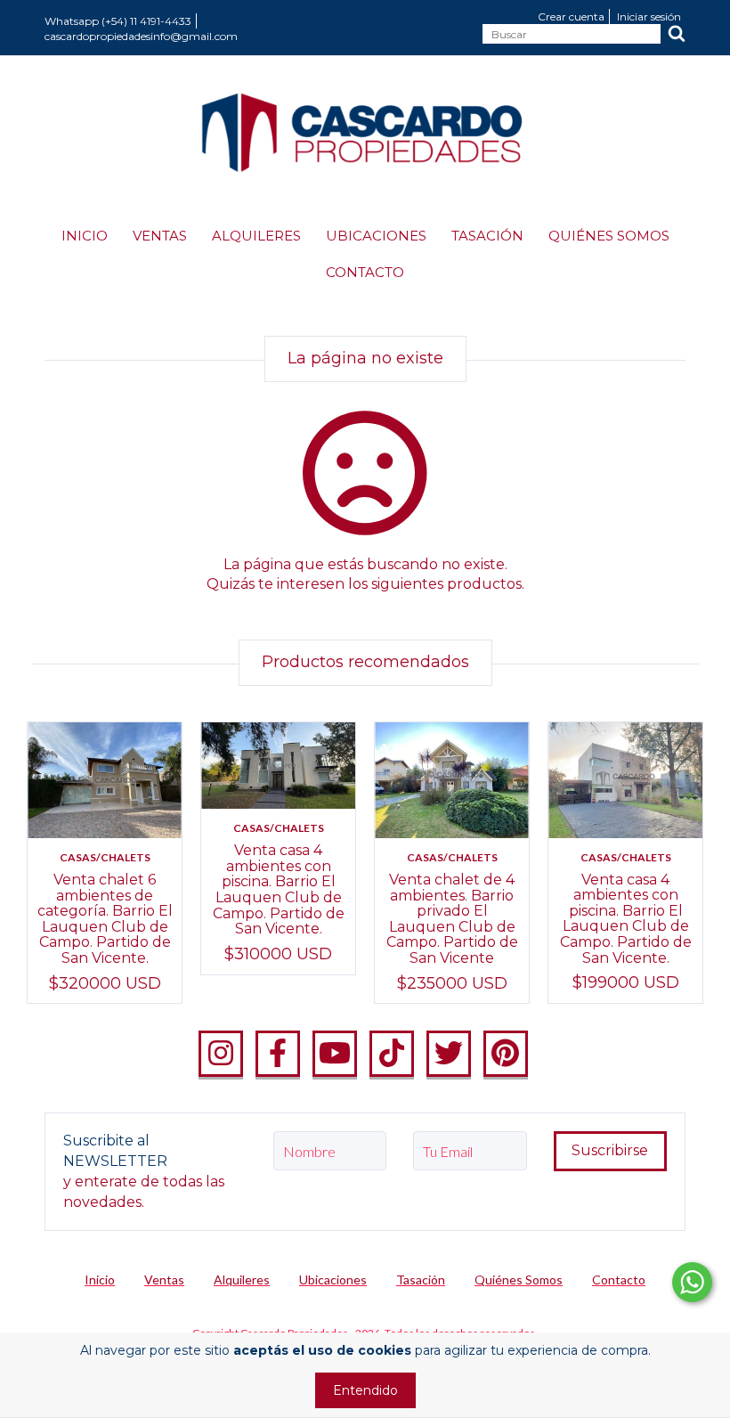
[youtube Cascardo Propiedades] (334, 1054)
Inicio (84, 235)
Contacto (365, 272)
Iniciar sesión (649, 16)
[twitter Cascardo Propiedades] (448, 1054)
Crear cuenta (571, 16)
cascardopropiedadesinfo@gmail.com (141, 36)
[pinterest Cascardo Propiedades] (505, 1054)
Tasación (487, 235)
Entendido (365, 1390)
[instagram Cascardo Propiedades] (221, 1054)
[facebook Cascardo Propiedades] (278, 1054)
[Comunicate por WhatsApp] (692, 1282)
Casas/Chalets (105, 857)
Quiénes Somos (608, 235)
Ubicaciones (376, 235)
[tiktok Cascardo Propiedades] (391, 1054)
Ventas (160, 235)
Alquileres (256, 235)
